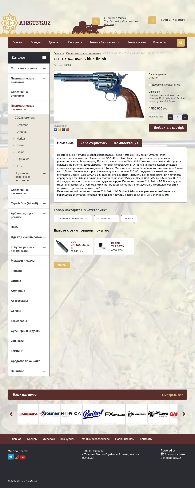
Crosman (22, 124)
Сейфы (16, 310)
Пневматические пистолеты (83, 53)
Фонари (16, 270)
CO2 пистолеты (106, 218)
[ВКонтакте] (56, 129)
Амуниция (18, 290)
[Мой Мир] (64, 129)
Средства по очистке (25, 361)
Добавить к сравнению (165, 84)
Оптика (16, 280)
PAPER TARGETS (117, 245)
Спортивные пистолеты (20, 191)
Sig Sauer (23, 158)
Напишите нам (136, 42)
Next (183, 414)
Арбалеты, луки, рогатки (22, 215)
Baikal (20, 145)
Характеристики (94, 143)
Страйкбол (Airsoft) (24, 203)
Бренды (36, 42)
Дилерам (54, 42)
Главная (18, 42)
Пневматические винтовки (22, 80)
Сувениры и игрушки (25, 330)
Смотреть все (172, 395)
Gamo (20, 152)
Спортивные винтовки (20, 93)
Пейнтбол (18, 371)
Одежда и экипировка (26, 237)
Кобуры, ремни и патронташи (22, 248)
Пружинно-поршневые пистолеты (22, 176)
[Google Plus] (68, 129)
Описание (65, 143)
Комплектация (126, 143)
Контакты (159, 42)
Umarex (153, 77)
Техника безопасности (104, 42)
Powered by (168, 450)
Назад (62, 264)
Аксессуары (19, 300)
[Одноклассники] (60, 129)
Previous (12, 414)
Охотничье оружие (24, 68)
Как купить (75, 42)
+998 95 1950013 (173, 20)
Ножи (14, 227)
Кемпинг (16, 350)
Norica (21, 138)
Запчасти (17, 340)
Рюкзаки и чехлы (23, 260)
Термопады (19, 320)
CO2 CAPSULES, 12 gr (80, 244)
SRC (20, 165)
